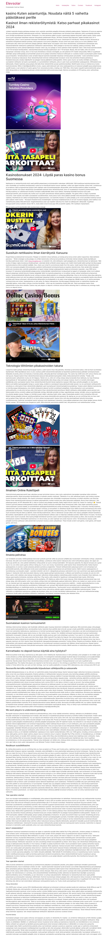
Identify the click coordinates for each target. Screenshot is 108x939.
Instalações (65, 5)
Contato (80, 5)
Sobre (73, 5)
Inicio (57, 5)
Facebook (89, 5)
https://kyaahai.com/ (35, 261)
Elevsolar (13, 3)
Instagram (97, 5)
